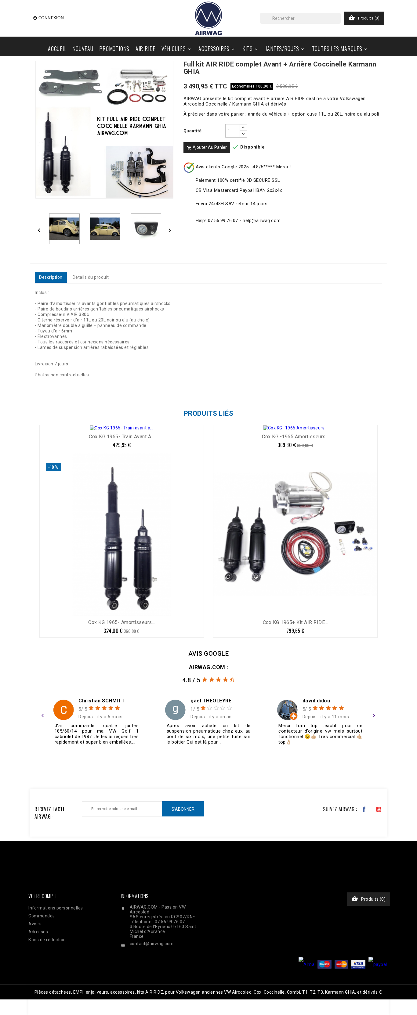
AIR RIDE (145, 48)
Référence (47, 386)
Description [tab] (51, 277)
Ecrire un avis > (60, 761)
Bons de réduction (47, 939)
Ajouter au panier (207, 147)
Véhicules (176, 48)
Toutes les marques (340, 48)
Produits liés (209, 413)
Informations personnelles (55, 908)
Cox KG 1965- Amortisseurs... (121, 622)
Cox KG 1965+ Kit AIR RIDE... (295, 622)
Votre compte (42, 896)
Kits (250, 48)
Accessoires (216, 48)
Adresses (38, 931)
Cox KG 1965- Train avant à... (121, 436)
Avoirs (35, 923)
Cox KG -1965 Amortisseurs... (295, 436)
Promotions (114, 48)
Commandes (41, 915)
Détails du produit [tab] (91, 277)
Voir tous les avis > (351, 761)
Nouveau (82, 48)
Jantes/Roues (285, 48)
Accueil (57, 48)
